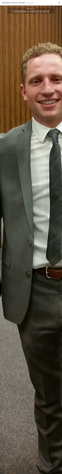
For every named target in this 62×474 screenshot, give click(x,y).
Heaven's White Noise (13, 3)
